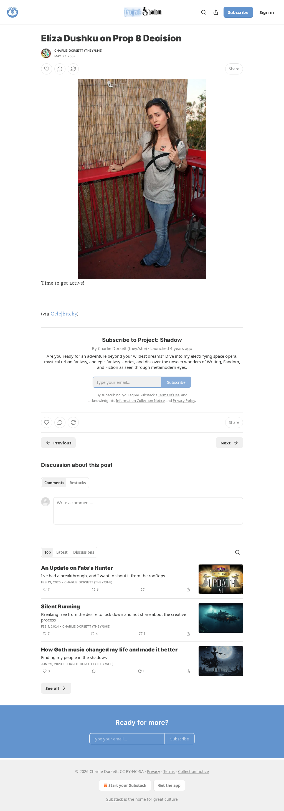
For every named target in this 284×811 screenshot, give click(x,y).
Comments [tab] (54, 482)
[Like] (46, 68)
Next (225, 443)
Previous (62, 443)
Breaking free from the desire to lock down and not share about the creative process (113, 617)
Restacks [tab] (78, 482)
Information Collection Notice (140, 400)
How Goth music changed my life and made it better (109, 649)
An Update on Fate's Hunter (77, 568)
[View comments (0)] (59, 68)
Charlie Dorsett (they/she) (78, 51)
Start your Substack (127, 785)
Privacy (153, 771)
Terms (169, 771)
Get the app (169, 785)
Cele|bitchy (63, 314)
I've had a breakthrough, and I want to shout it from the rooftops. (103, 575)
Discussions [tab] (83, 552)
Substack (114, 799)
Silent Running (60, 606)
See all (52, 688)
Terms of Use (168, 394)
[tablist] (65, 482)
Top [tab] (47, 552)
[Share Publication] (215, 12)
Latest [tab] (62, 552)
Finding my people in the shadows (74, 657)
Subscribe (238, 12)
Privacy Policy (184, 400)
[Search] (203, 12)
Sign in (267, 12)
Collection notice (193, 771)
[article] (142, 579)
